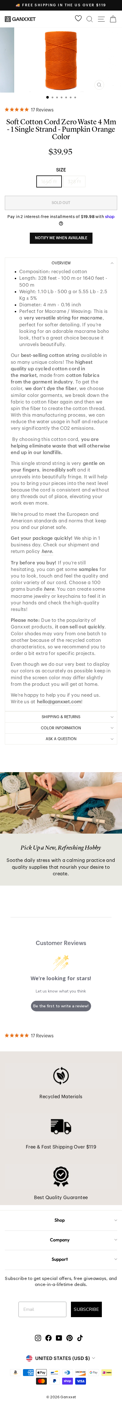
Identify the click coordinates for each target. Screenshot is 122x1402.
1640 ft (49, 181)
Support (60, 1259)
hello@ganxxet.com (59, 701)
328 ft (74, 181)
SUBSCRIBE (86, 1309)
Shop (59, 1220)
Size (61, 170)
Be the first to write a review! (61, 1006)
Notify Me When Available (61, 238)
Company (60, 1240)
